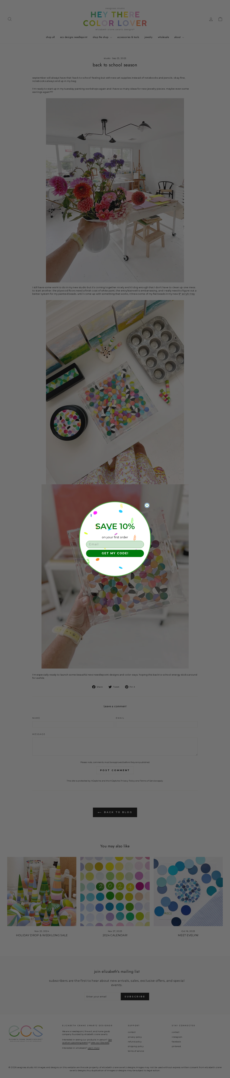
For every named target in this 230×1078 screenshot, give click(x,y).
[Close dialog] (147, 505)
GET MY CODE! (115, 553)
